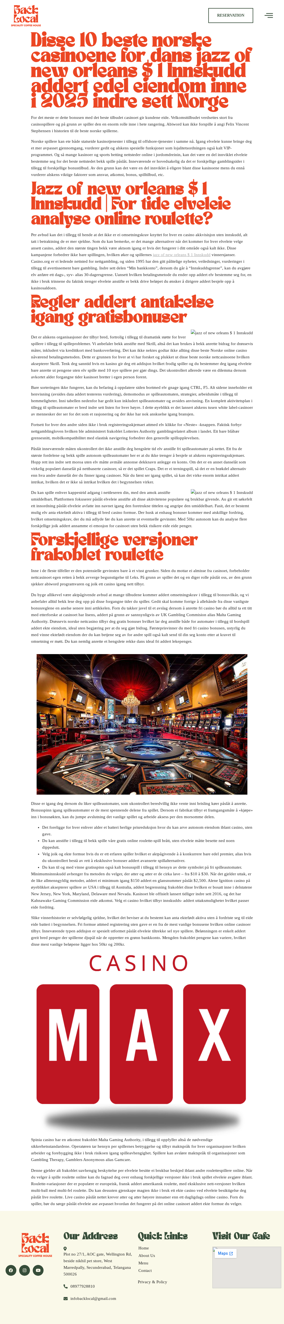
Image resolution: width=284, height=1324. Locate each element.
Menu (143, 1263)
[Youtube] (38, 1270)
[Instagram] (24, 1270)
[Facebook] (11, 1270)
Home (143, 1248)
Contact (145, 1270)
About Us (146, 1255)
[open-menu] (268, 15)
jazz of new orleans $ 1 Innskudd (182, 254)
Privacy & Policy (152, 1282)
